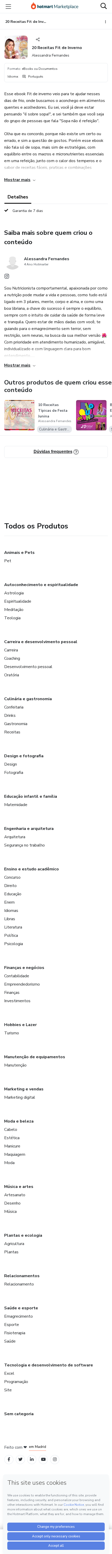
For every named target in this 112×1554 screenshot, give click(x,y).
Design (10, 764)
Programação (16, 1382)
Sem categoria (19, 1414)
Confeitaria (13, 707)
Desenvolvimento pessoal (28, 667)
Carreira (11, 650)
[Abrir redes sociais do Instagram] (6, 277)
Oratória (11, 675)
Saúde (10, 1341)
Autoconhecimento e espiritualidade (41, 585)
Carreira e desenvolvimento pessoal (40, 642)
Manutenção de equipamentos (34, 1057)
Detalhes (18, 197)
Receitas (12, 732)
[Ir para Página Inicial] (54, 6)
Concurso (12, 877)
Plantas (11, 1252)
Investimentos (17, 1001)
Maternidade (15, 805)
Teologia (12, 618)
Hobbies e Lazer (20, 1025)
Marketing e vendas (23, 1089)
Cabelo (10, 1129)
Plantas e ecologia (23, 1235)
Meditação (13, 610)
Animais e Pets (19, 552)
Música (10, 1211)
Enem (9, 902)
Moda (9, 1163)
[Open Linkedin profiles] (32, 1459)
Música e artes (18, 1186)
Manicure (12, 1146)
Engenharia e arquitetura (29, 828)
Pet (7, 561)
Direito (10, 886)
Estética (12, 1138)
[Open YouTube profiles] (43, 1459)
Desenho (12, 1203)
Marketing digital (19, 1097)
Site (8, 1390)
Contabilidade (16, 976)
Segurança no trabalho (24, 845)
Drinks (10, 715)
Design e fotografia (23, 756)
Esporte (11, 1325)
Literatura (13, 927)
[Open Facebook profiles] (9, 1459)
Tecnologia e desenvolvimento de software (48, 1365)
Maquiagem (14, 1154)
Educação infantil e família (30, 796)
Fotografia (13, 772)
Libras (9, 919)
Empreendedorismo (22, 984)
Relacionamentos (22, 1276)
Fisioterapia (14, 1333)
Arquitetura (14, 837)
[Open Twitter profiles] (20, 1459)
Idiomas (11, 910)
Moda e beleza (19, 1121)
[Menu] (8, 6)
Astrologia (14, 593)
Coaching (12, 658)
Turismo (11, 1033)
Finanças (12, 992)
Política (11, 935)
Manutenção (15, 1065)
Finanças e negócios (24, 968)
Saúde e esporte (21, 1308)
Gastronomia (15, 724)
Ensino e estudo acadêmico (31, 869)
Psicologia (13, 944)
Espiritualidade (17, 601)
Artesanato (14, 1195)
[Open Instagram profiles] (55, 1459)
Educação (12, 894)
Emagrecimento (18, 1316)
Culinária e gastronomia (28, 699)
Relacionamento (19, 1284)
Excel (9, 1373)
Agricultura (14, 1244)
